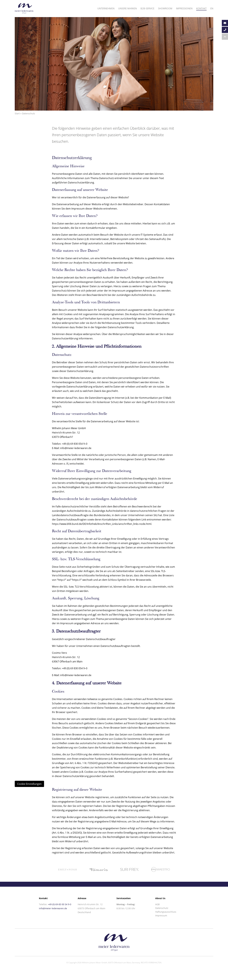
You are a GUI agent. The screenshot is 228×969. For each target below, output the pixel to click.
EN (211, 8)
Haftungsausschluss (165, 911)
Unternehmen (105, 8)
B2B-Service (147, 8)
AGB (157, 904)
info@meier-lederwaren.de (53, 908)
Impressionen (184, 8)
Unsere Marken (127, 8)
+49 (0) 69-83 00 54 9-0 (59, 904)
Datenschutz (161, 908)
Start (17, 113)
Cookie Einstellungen (29, 784)
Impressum (161, 915)
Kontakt (201, 8)
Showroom (165, 8)
